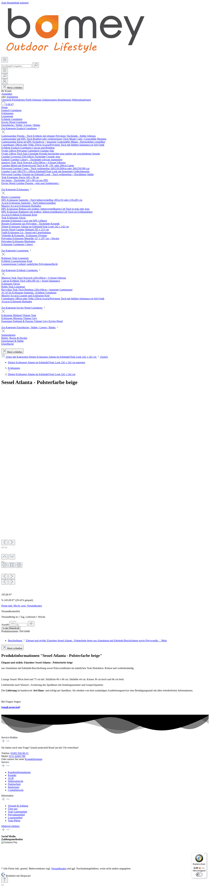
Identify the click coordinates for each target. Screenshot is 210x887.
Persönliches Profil (22, 99)
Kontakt (12, 775)
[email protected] (10, 707)
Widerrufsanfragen (81, 99)
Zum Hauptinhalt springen (15, 2)
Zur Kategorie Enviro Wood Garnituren (22, 307)
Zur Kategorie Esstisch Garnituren (19, 128)
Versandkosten (58, 868)
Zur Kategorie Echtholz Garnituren (19, 270)
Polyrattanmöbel (16, 814)
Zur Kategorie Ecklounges (15, 189)
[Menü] (4, 59)
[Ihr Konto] (4, 81)
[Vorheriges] (4, 542)
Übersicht (6, 99)
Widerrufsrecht (15, 781)
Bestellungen (65, 99)
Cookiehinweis (15, 790)
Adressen (37, 99)
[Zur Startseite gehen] (75, 55)
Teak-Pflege (14, 820)
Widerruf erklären (10, 826)
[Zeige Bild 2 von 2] (6, 547)
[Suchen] (35, 65)
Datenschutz (14, 784)
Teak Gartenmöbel (17, 811)
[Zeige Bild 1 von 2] (2, 547)
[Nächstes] (12, 542)
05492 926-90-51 (19, 753)
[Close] (2, 561)
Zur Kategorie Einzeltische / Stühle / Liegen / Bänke (28, 327)
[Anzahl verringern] (13, 623)
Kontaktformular (33, 759)
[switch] (199, 874)
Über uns (12, 808)
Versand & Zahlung (18, 805)
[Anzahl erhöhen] (31, 623)
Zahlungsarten (50, 99)
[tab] (87, 640)
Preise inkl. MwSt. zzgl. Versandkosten (21, 605)
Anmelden (6, 93)
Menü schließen (14, 88)
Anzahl (5, 624)
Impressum (13, 787)
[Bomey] (105, 390)
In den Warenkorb (11, 628)
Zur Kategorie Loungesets (15, 250)
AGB (11, 778)
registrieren (12, 96)
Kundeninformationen (19, 772)
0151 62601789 (17, 756)
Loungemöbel (15, 817)
